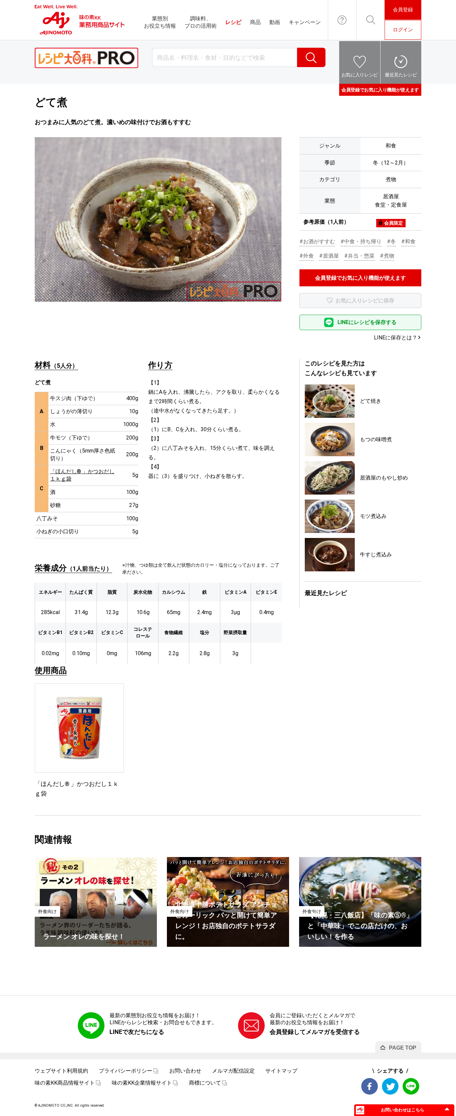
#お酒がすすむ (317, 241)
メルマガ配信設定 (233, 1071)
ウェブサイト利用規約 (61, 1071)
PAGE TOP (402, 1048)
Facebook (369, 1086)
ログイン (403, 30)
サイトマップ (281, 1071)
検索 (311, 57)
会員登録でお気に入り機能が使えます (380, 89)
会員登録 (403, 10)
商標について (205, 1083)
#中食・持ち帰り (361, 241)
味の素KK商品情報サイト (65, 1083)
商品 (255, 22)
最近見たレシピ (401, 74)
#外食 (306, 256)
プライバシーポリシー (125, 1071)
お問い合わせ (342, 20)
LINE (411, 1086)
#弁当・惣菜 (359, 256)
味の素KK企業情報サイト (142, 1083)
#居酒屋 (329, 256)
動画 (274, 22)
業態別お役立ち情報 (160, 22)
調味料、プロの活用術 (201, 22)
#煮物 (387, 256)
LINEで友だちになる (136, 1031)
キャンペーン (305, 22)
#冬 (391, 241)
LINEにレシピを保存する (367, 322)
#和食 (408, 241)
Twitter (390, 1086)
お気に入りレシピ (359, 74)
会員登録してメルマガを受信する (315, 1031)
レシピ (233, 22)
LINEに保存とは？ (395, 337)
